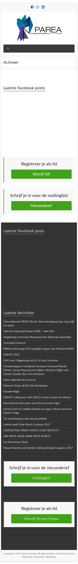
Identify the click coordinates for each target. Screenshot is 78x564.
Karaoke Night (11, 391)
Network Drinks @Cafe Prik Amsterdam (25, 386)
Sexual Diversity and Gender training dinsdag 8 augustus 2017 (38, 448)
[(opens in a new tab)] (26, 97)
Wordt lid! (41, 174)
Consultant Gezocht (14, 343)
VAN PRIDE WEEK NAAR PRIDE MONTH (27, 436)
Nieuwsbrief (41, 206)
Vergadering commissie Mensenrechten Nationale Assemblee (37, 337)
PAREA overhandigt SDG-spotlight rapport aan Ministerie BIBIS (38, 349)
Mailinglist (41, 478)
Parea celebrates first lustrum (19, 380)
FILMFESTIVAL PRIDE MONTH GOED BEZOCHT (31, 430)
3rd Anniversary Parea (15, 442)
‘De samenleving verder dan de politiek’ (25, 419)
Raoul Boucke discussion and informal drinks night (31, 403)
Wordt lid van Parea (41, 519)
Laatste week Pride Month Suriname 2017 (26, 424)
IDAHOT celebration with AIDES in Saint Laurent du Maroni (37, 397)
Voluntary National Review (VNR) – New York (28, 331)
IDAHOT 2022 (11, 355)
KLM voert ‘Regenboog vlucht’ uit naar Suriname (30, 360)
